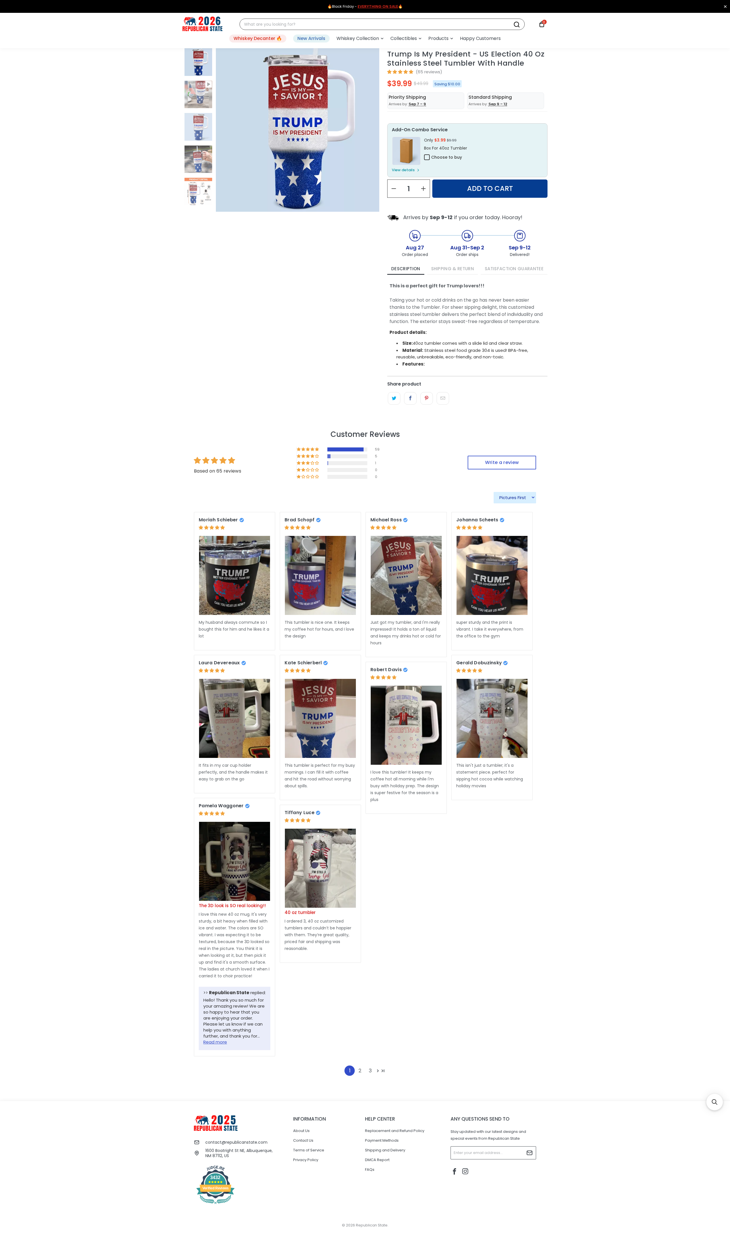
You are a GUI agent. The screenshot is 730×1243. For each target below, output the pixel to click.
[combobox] (378, 24)
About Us (301, 1130)
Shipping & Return (452, 269)
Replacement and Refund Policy (394, 1130)
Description (405, 269)
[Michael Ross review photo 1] (406, 575)
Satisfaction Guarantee (514, 269)
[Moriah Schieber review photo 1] (234, 575)
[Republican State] (202, 24)
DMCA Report (377, 1160)
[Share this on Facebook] (410, 398)
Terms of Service (308, 1150)
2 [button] (360, 1070)
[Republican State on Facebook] (455, 1172)
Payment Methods (382, 1140)
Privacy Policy (305, 1160)
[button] (360, 38)
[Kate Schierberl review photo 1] (320, 718)
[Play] (297, 148)
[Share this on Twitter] (394, 398)
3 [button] (370, 1070)
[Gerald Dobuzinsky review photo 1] (492, 718)
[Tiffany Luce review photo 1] (320, 868)
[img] (212, 527)
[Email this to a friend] (443, 398)
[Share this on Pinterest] (426, 398)
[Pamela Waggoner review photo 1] (234, 861)
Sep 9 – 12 (497, 104)
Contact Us (303, 1140)
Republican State (372, 1225)
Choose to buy (446, 157)
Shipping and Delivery (385, 1150)
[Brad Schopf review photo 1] (320, 575)
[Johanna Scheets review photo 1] (492, 575)
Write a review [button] (502, 462)
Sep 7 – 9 (417, 104)
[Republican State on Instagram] (465, 1172)
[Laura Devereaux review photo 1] (234, 718)
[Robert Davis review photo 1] (406, 725)
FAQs (369, 1169)
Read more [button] (215, 1042)
